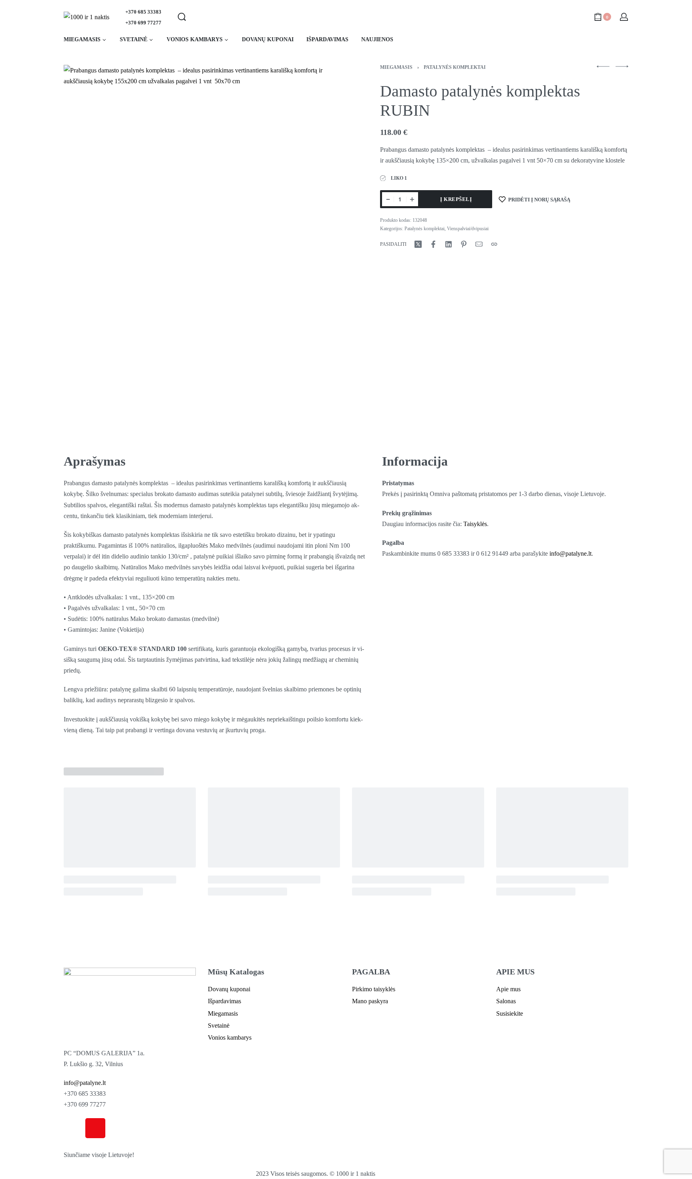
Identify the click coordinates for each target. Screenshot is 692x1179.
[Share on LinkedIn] (448, 244)
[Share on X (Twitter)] (418, 244)
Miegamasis (396, 67)
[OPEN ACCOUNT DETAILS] (624, 16)
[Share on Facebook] (433, 244)
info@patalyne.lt (570, 553)
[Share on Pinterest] (463, 244)
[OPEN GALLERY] (202, 249)
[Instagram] (95, 1128)
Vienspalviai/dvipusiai (468, 228)
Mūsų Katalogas (236, 971)
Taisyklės (475, 523)
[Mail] (479, 244)
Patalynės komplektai (455, 67)
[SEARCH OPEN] (181, 16)
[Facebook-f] (74, 1128)
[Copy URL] (494, 244)
